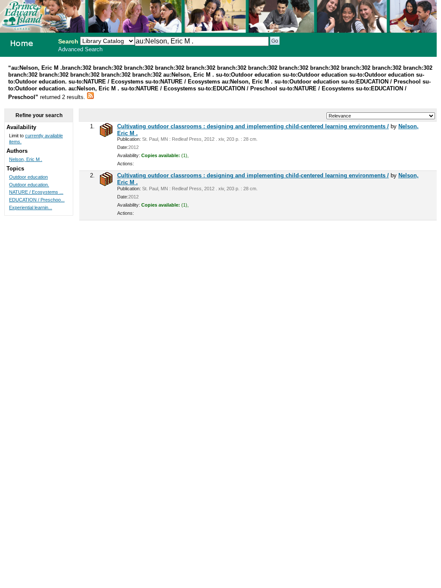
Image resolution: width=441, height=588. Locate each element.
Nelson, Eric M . (25, 159)
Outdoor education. (29, 184)
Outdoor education (28, 176)
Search (68, 41)
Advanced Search (80, 49)
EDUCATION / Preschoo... (37, 199)
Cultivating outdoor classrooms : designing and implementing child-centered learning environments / (253, 126)
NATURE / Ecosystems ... (36, 192)
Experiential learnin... (30, 207)
